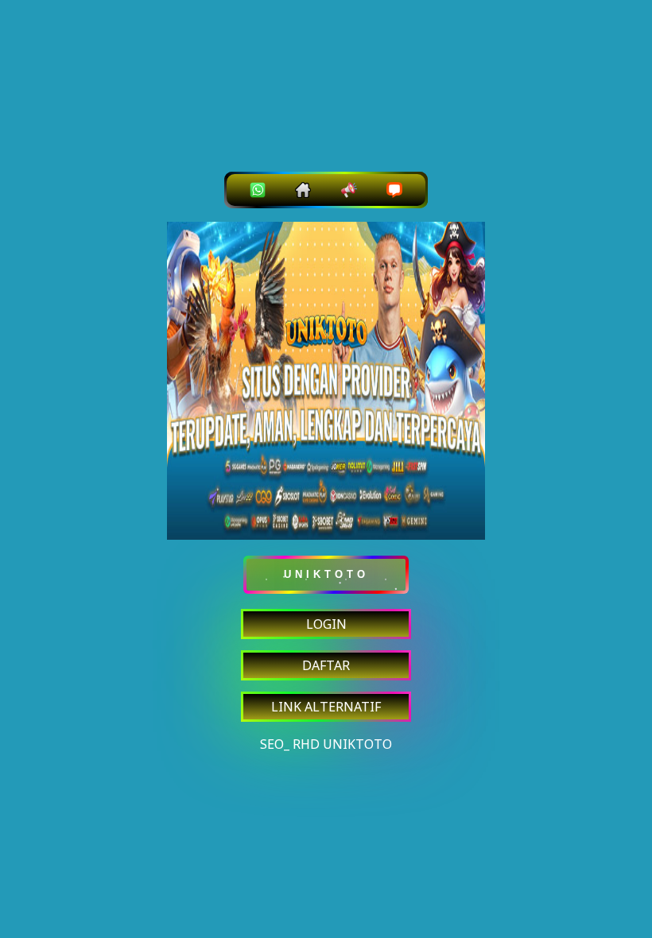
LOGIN (326, 624)
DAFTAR (326, 665)
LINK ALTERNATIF (326, 706)
